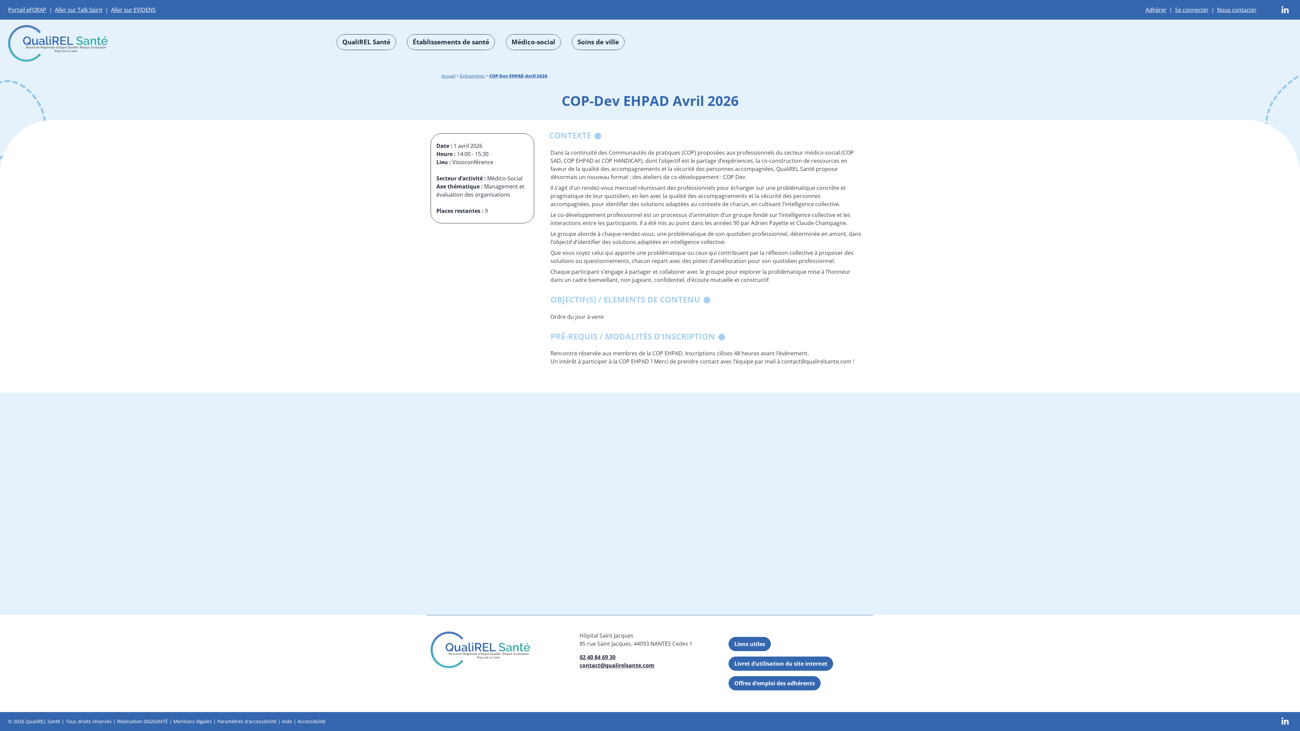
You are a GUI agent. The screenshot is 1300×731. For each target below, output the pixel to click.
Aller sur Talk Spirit (79, 10)
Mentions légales (192, 721)
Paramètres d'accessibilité (247, 721)
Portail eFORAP (27, 10)
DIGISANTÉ (156, 721)
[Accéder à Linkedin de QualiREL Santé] (1285, 9)
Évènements (472, 76)
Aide (287, 721)
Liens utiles (749, 644)
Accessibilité (312, 721)
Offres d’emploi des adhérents (774, 683)
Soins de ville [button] (598, 41)
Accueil (448, 76)
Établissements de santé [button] (451, 41)
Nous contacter (1237, 10)
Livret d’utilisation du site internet (780, 663)
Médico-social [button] (533, 41)
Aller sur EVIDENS (133, 10)
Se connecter (1192, 10)
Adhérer (1156, 10)
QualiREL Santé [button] (366, 41)
